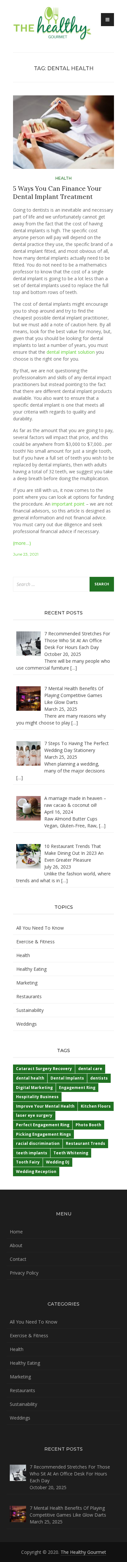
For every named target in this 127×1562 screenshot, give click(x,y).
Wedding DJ (57, 1162)
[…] (73, 668)
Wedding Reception (36, 1171)
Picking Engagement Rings (43, 1134)
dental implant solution (71, 352)
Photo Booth (88, 1125)
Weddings (26, 1024)
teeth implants (31, 1153)
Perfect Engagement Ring (42, 1125)
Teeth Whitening (70, 1153)
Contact (18, 1259)
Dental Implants (67, 1078)
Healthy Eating (31, 969)
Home (16, 1231)
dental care (90, 1068)
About (16, 1245)
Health (63, 178)
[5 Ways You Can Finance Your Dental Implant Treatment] (63, 135)
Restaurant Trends (85, 1143)
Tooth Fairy (28, 1162)
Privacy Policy (24, 1273)
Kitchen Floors (96, 1106)
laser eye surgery (34, 1115)
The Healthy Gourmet (83, 1552)
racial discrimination (38, 1143)
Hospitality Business (37, 1096)
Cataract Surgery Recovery (44, 1068)
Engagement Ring (77, 1087)
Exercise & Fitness (35, 941)
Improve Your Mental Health (45, 1106)
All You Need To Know (40, 928)
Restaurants (29, 996)
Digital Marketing (34, 1087)
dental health (30, 1078)
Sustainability (30, 1010)
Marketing (26, 983)
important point (68, 504)
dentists (99, 1078)
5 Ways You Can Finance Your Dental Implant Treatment (57, 193)
